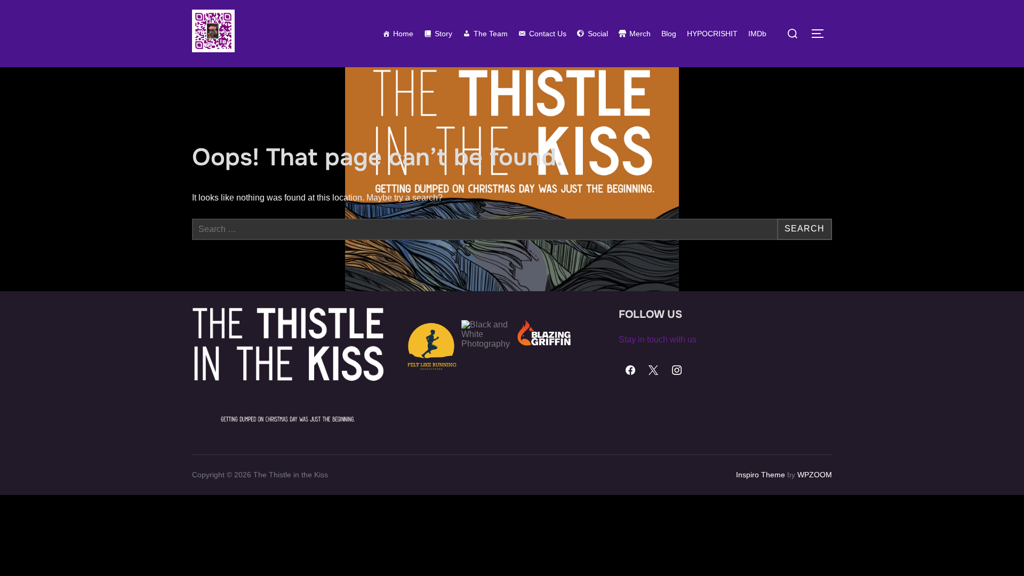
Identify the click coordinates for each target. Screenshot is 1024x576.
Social (598, 33)
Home (403, 33)
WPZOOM (814, 474)
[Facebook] (630, 370)
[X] (654, 370)
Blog (668, 33)
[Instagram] (677, 370)
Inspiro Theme (760, 474)
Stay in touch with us (658, 339)
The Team (491, 33)
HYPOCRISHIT (712, 33)
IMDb (757, 33)
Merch (640, 33)
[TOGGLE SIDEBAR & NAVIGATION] (821, 33)
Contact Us (547, 33)
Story (443, 33)
